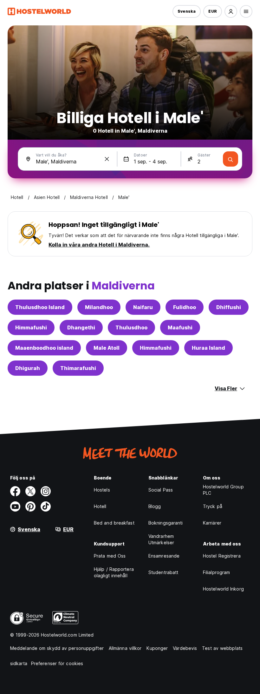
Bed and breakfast (114, 522)
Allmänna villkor (125, 648)
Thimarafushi (78, 368)
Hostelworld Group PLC (223, 490)
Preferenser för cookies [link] (57, 663)
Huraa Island (208, 348)
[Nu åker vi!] (230, 159)
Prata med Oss (110, 556)
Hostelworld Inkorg (223, 589)
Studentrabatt (163, 572)
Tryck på (212, 506)
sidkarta (18, 663)
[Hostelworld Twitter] (30, 491)
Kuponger (157, 648)
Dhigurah (27, 368)
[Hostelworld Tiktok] (46, 506)
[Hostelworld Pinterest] (30, 506)
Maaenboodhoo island (44, 348)
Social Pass (160, 489)
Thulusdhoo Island (40, 307)
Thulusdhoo (131, 327)
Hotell (100, 506)
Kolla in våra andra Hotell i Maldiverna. (99, 244)
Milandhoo (99, 307)
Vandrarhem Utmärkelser (161, 539)
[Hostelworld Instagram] (46, 491)
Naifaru (143, 307)
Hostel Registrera (222, 556)
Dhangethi (81, 327)
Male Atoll (107, 348)
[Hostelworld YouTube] (15, 506)
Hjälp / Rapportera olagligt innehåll (114, 572)
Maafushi (180, 327)
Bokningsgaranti (165, 522)
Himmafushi (31, 327)
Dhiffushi (228, 307)
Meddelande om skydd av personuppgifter (57, 648)
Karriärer (212, 522)
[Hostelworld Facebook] (15, 491)
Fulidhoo (184, 307)
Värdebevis (185, 648)
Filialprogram (216, 572)
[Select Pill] (230, 11)
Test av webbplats (222, 648)
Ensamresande (163, 556)
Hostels (102, 489)
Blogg (154, 506)
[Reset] (106, 159)
